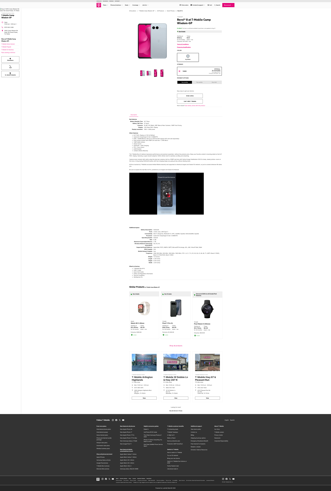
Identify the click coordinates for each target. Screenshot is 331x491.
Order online (190, 96)
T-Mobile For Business (7, 49)
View (144, 398)
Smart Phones (171, 11)
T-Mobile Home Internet (8, 44)
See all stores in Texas (175, 410)
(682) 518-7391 (170, 387)
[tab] (133, 115)
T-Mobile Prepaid (6, 47)
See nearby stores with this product (195, 105)
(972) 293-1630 (202, 387)
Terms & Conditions (183, 44)
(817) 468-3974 (138, 387)
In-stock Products (10, 74)
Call (10, 66)
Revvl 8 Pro (148, 169)
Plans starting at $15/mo (8, 52)
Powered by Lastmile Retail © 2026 (165, 488)
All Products (160, 11)
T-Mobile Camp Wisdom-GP (146, 11)
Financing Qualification (184, 47)
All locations (132, 11)
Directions (10, 59)
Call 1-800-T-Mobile (190, 101)
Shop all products (175, 346)
